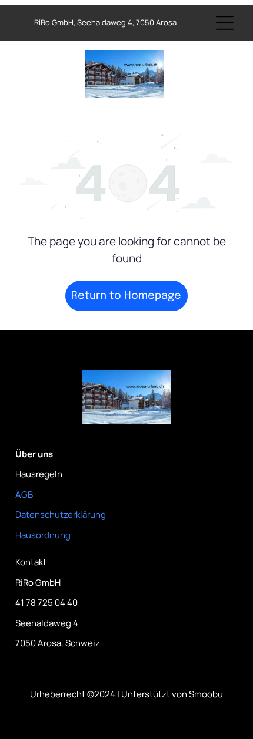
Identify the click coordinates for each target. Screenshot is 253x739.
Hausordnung (43, 535)
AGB (24, 494)
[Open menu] (225, 23)
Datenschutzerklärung (60, 514)
